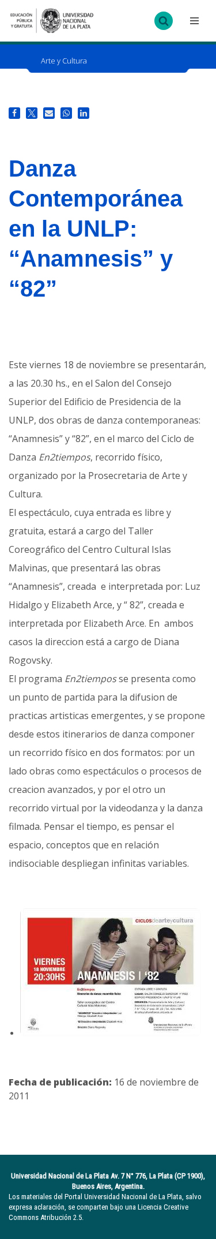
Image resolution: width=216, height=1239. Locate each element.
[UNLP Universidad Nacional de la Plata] (52, 20)
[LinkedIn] (83, 113)
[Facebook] (14, 113)
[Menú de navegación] (193, 21)
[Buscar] (163, 21)
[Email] (49, 113)
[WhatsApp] (66, 113)
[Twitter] (31, 113)
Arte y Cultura (64, 60)
